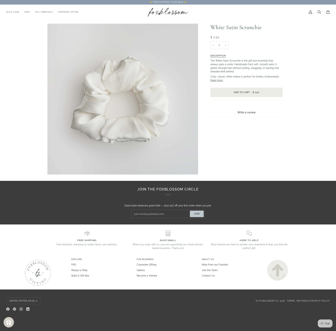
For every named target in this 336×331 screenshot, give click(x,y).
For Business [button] (145, 259)
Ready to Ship (79, 270)
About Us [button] (208, 259)
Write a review (246, 112)
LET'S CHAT (196, 2)
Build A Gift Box (80, 275)
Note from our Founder (215, 264)
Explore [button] (76, 259)
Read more (216, 80)
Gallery (141, 270)
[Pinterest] (14, 309)
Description (218, 55)
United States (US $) (21, 301)
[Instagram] (21, 309)
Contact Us (208, 275)
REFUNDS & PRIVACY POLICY (313, 301)
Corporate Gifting (146, 264)
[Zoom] (54, 168)
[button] (27, 12)
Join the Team (210, 270)
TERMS (291, 301)
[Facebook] (7, 309)
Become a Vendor (147, 275)
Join (197, 214)
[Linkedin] (27, 309)
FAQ (73, 264)
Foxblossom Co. (268, 301)
